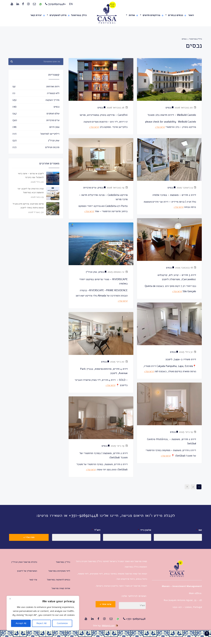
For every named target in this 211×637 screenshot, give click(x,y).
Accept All (21, 623)
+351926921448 (56, 4)
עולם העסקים (53, 113)
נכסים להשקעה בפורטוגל (58, 579)
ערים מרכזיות (89, 187)
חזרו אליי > (28, 537)
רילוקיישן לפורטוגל (49, 133)
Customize (62, 623)
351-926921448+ (135, 619)
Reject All (41, 623)
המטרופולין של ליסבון (27, 570)
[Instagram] (28, 4)
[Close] (10, 599)
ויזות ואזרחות (52, 86)
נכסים (100, 107)
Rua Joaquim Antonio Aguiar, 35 (180, 600)
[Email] (34, 4)
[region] (43, 613)
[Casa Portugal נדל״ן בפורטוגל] (105, 14)
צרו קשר (33, 579)
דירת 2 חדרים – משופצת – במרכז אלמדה (174, 195)
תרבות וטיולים (52, 147)
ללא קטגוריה (53, 93)
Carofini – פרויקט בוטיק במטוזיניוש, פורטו (104, 115)
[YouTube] (12, 4)
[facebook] (23, 4)
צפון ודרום (54, 127)
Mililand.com (108, 625)
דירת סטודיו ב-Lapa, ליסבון (181, 359)
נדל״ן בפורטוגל (195, 39)
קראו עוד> (94, 127)
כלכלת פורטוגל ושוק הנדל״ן (24, 562)
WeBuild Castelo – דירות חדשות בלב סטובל (172, 115)
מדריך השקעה (52, 100)
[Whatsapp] (40, 4)
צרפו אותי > (105, 604)
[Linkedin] (18, 4)
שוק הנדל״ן (91, 272)
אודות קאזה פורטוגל (61, 588)
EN (71, 4)
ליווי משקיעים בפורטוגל (59, 570)
